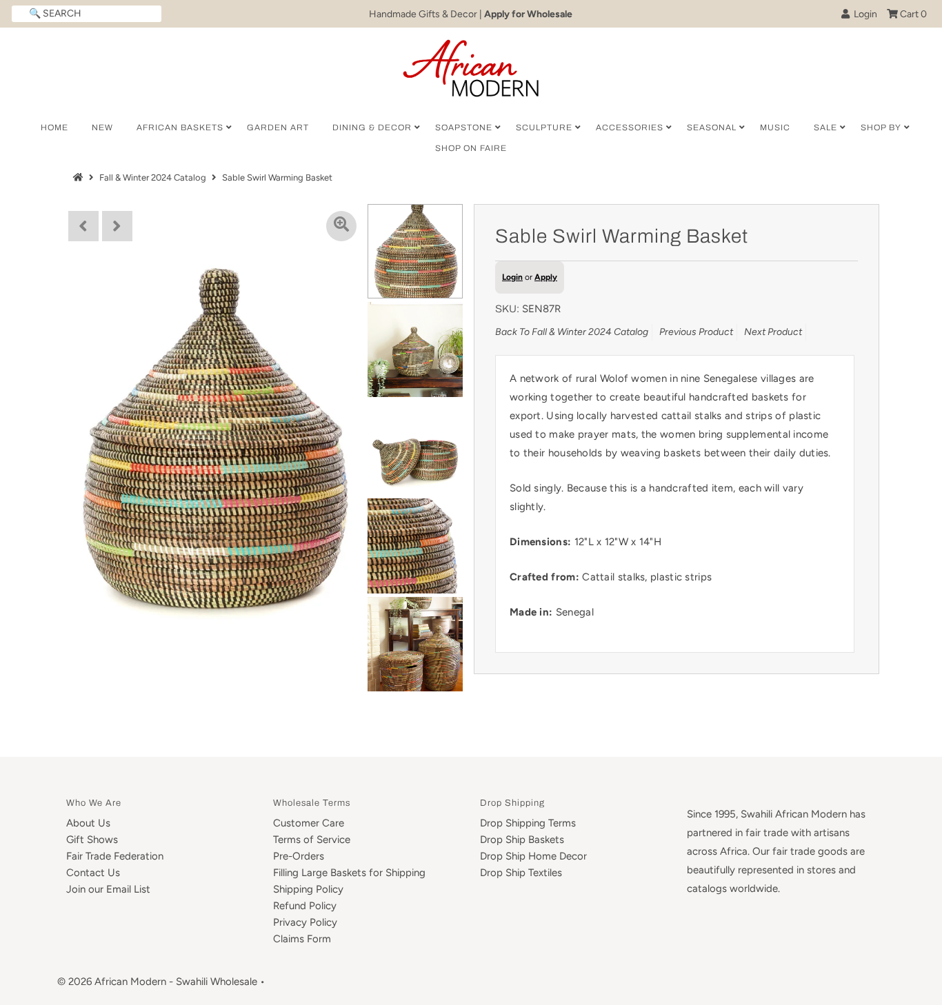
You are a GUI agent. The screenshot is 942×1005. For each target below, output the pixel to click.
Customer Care (308, 823)
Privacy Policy (305, 922)
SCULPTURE (544, 127)
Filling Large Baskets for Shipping (349, 872)
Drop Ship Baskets (522, 839)
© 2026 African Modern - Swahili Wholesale (157, 981)
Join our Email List (108, 889)
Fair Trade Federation (114, 856)
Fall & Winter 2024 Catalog (152, 177)
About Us (88, 823)
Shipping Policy (308, 889)
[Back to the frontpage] (80, 177)
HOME (54, 127)
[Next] (117, 226)
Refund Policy (305, 906)
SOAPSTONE (463, 127)
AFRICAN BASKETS (180, 127)
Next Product (773, 332)
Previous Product (696, 332)
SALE (825, 127)
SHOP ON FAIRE (471, 148)
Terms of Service (311, 839)
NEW (102, 127)
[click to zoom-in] (341, 226)
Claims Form (302, 939)
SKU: (507, 308)
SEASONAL (711, 127)
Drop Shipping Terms (528, 823)
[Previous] (83, 226)
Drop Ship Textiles (521, 872)
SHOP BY (881, 127)
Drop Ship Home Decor (533, 856)
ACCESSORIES (629, 127)
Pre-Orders (298, 856)
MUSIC (775, 127)
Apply (545, 277)
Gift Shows (92, 839)
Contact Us (93, 872)
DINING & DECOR (372, 127)
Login (863, 14)
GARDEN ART (278, 127)
